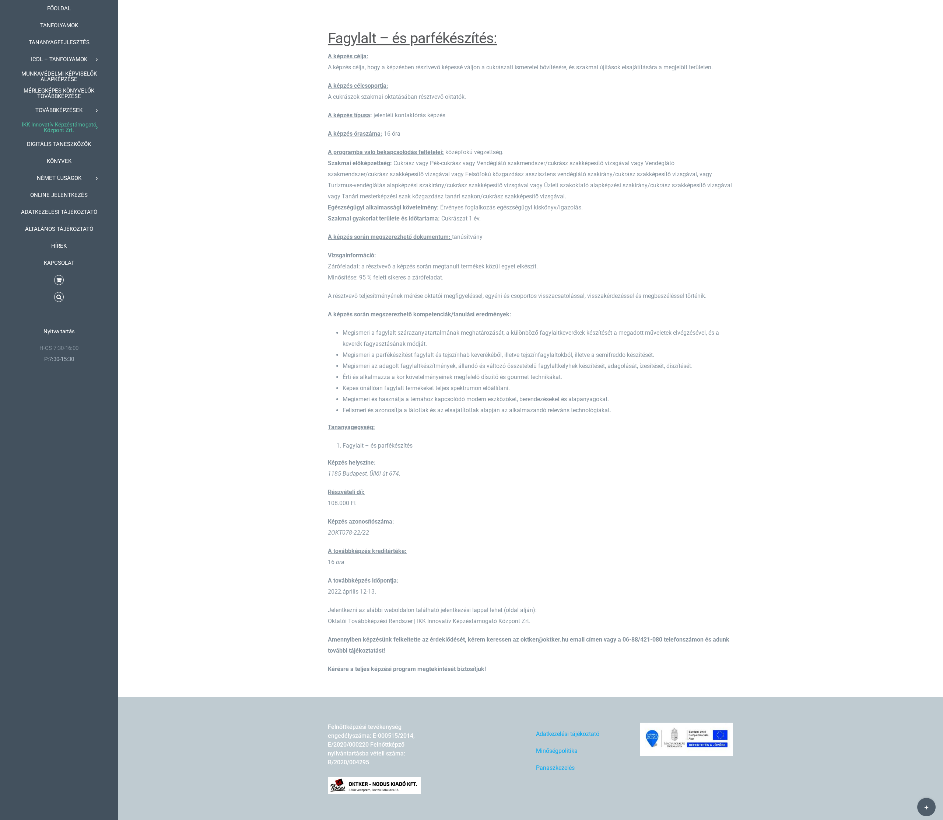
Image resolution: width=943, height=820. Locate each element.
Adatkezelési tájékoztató (567, 733)
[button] (59, 297)
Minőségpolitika (557, 750)
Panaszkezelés (555, 767)
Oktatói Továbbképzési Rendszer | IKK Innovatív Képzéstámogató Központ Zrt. (429, 621)
